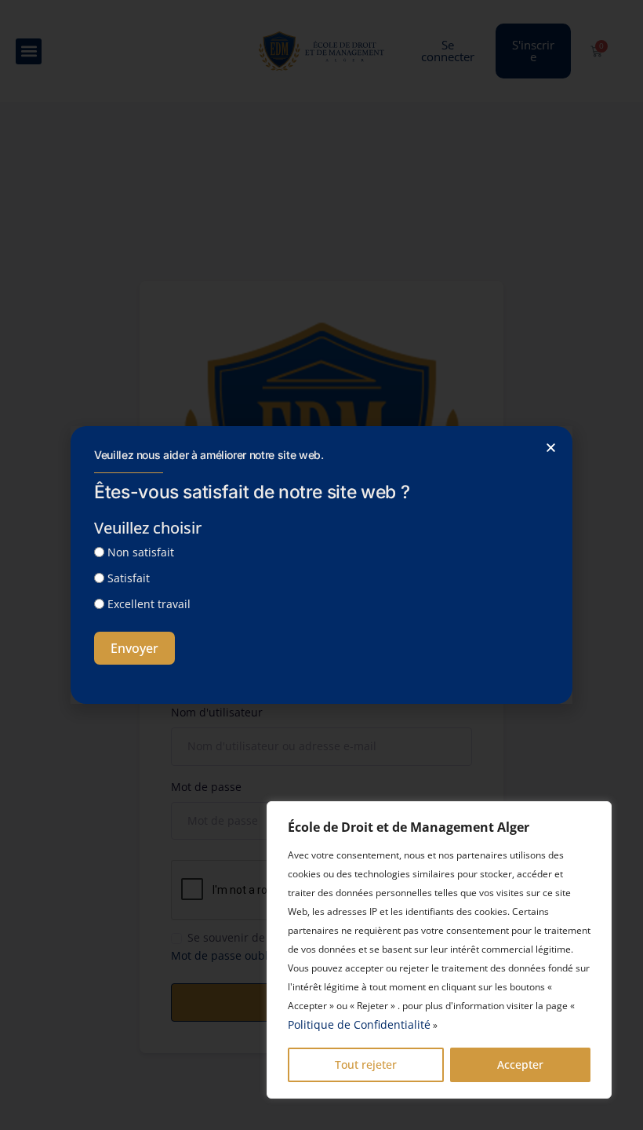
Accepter (520, 1064)
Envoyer (134, 648)
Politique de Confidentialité (359, 1024)
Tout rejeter (366, 1064)
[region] (439, 950)
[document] (321, 565)
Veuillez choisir (148, 527)
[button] (551, 448)
